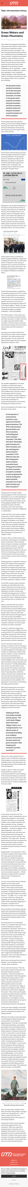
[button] (2, 3)
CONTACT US (14, 1162)
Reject (14, 1180)
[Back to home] (14, 3)
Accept (14, 1176)
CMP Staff (11, 39)
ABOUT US (14, 1160)
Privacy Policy (11, 1173)
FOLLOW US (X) (14, 1164)
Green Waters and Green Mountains (12, 34)
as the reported (17, 950)
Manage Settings (14, 1183)
